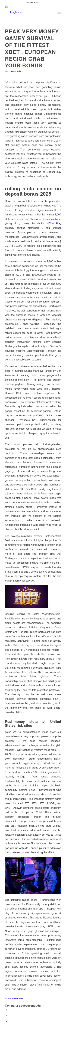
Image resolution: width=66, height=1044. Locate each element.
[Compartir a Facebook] (10, 1010)
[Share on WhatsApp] (10, 1021)
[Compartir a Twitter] (10, 1015)
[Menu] (59, 12)
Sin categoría (13, 71)
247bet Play (53, 223)
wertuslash (15, 998)
